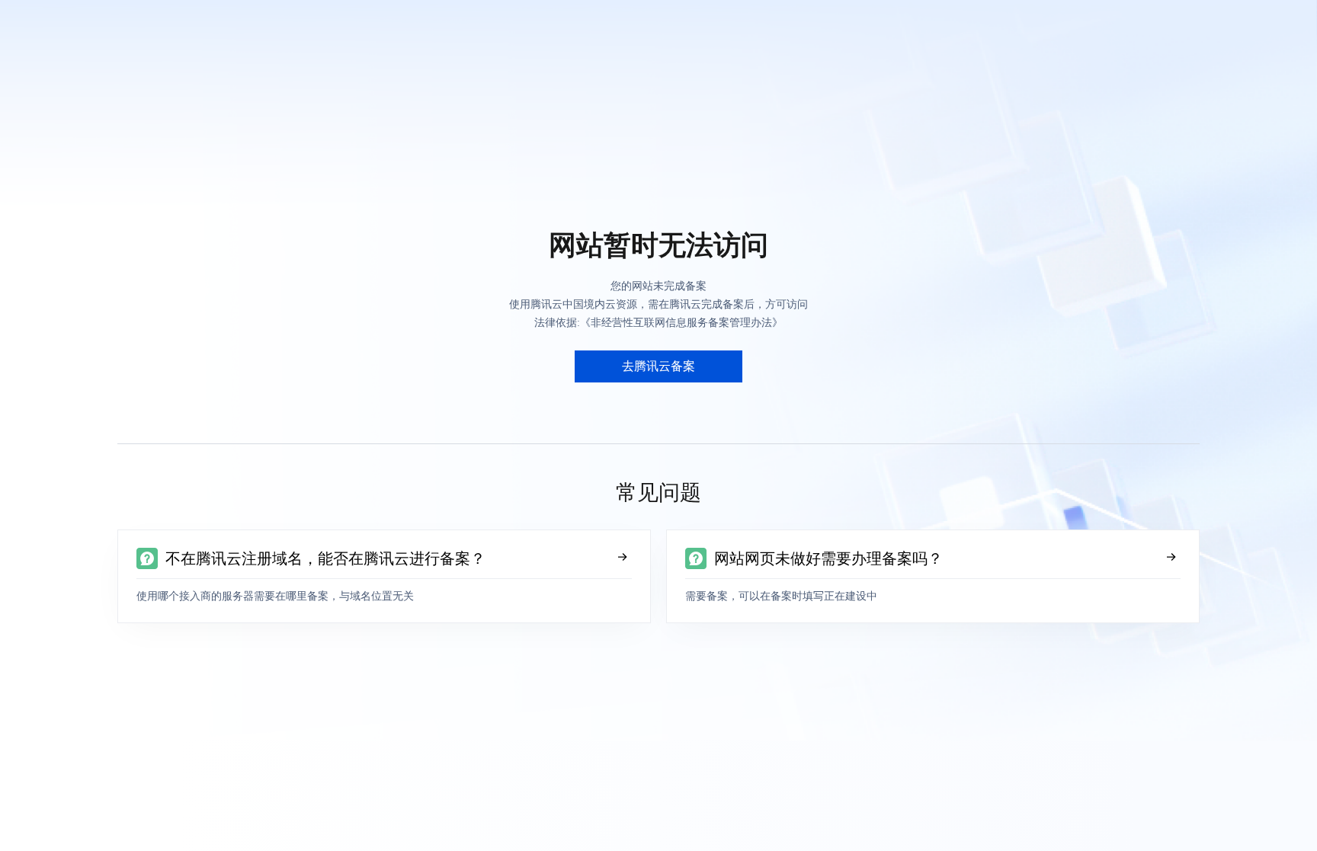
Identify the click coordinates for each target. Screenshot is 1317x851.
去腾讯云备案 (658, 366)
